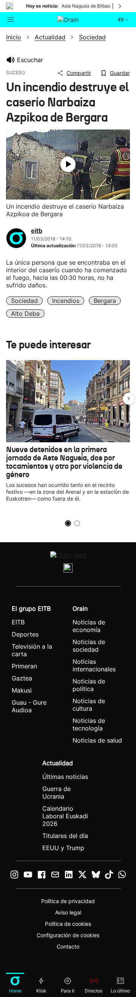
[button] (129, 399)
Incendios (65, 300)
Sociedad (24, 300)
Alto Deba (25, 313)
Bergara (105, 300)
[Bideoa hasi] (68, 164)
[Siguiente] (120, 6)
